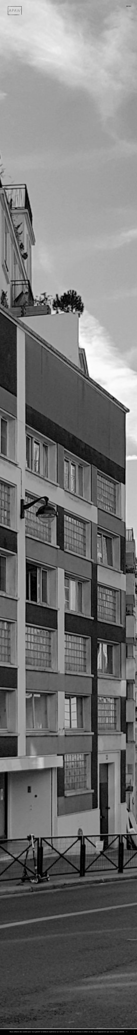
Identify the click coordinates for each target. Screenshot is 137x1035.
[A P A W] (14, 10)
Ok (126, 1032)
